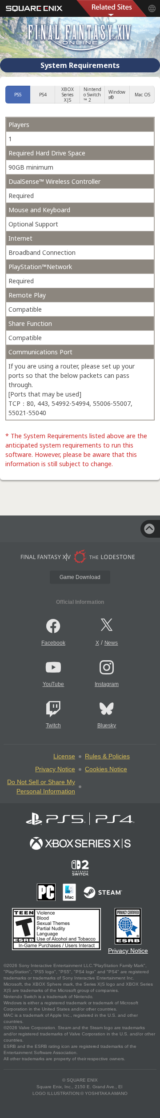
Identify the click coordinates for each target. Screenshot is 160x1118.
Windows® (116, 94)
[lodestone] (80, 556)
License (64, 756)
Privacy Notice (55, 769)
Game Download (80, 577)
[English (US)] (152, 8)
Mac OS (142, 94)
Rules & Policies (107, 756)
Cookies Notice (106, 769)
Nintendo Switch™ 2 (92, 94)
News (111, 643)
